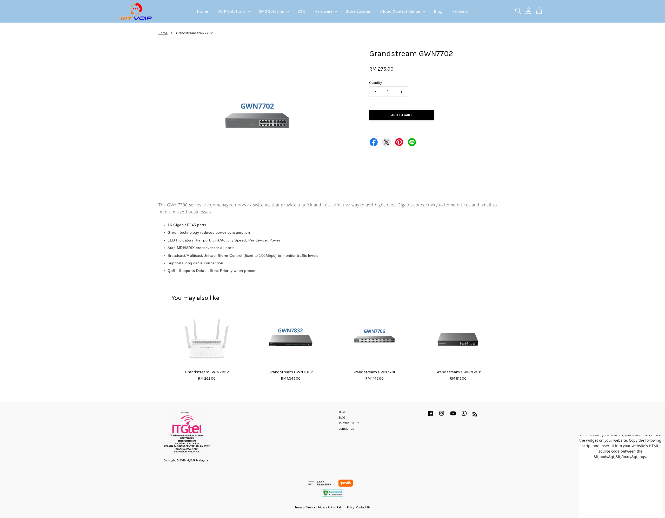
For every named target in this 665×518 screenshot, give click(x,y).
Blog (438, 11)
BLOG (342, 417)
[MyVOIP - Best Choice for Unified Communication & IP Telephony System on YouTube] (453, 416)
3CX (301, 11)
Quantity (375, 83)
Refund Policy (345, 507)
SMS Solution (271, 11)
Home (202, 11)
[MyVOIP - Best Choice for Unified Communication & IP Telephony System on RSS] (475, 415)
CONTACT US (346, 428)
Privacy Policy (326, 507)
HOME (342, 412)
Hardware (323, 11)
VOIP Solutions (231, 11)
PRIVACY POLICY (349, 423)
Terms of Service (305, 507)
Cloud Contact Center (400, 11)
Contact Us (363, 507)
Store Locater (358, 11)
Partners (460, 11)
